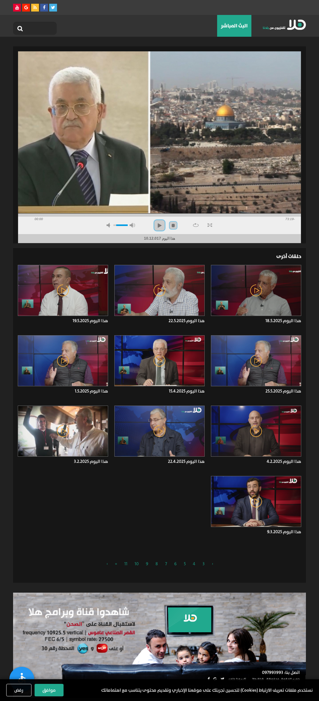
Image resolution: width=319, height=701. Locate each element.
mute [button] (109, 225)
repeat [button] (196, 225)
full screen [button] (210, 225)
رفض (18, 690)
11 (125, 564)
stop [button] (173, 225)
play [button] (159, 225)
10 (137, 564)
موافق (49, 690)
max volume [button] (132, 225)
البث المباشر (234, 25)
